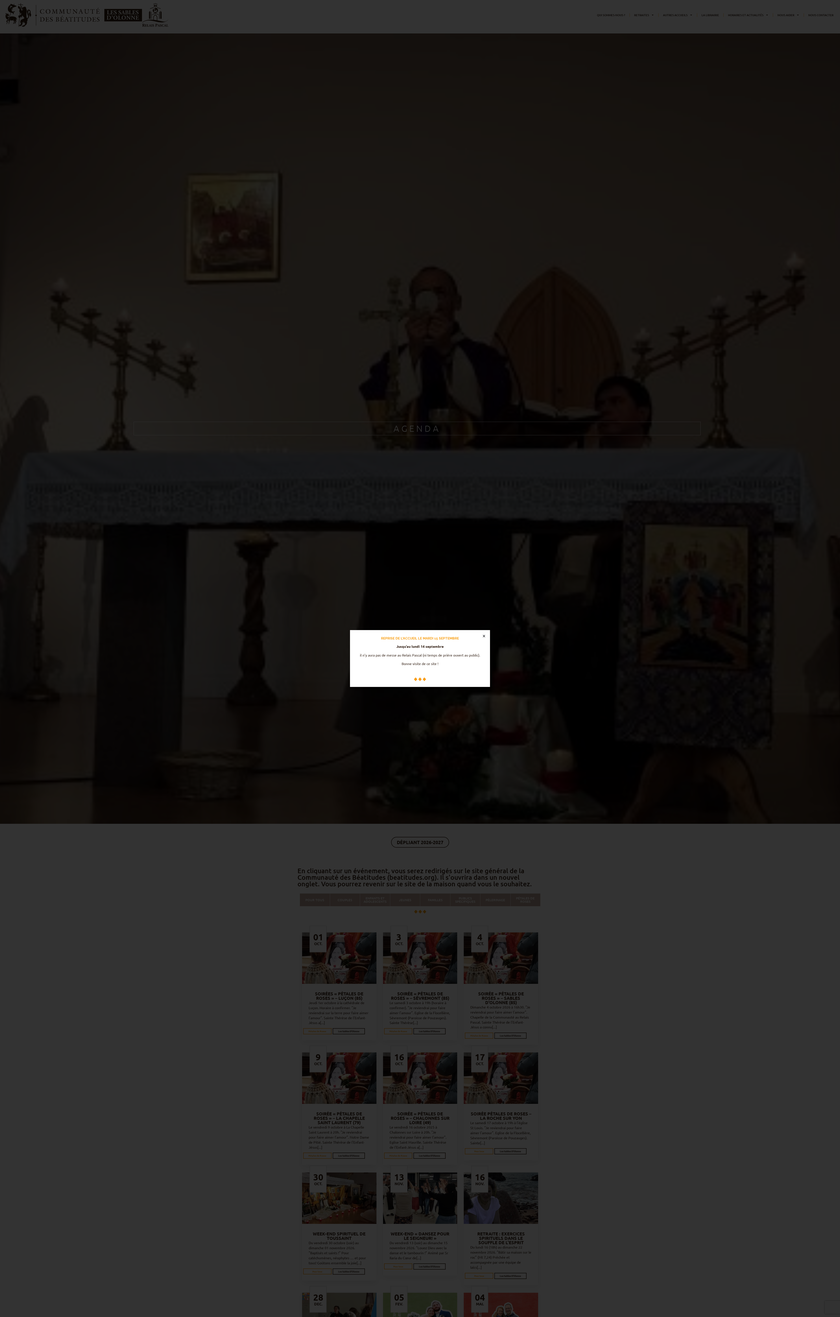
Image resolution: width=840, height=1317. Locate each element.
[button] (484, 636)
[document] (420, 658)
